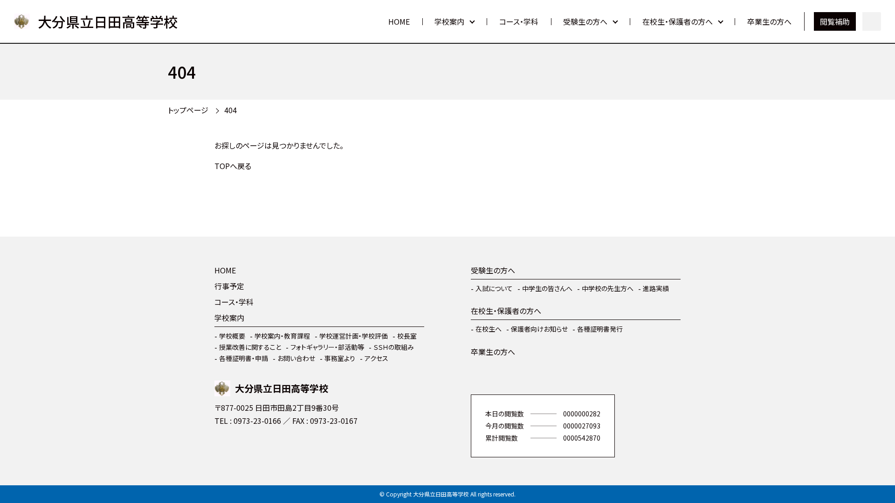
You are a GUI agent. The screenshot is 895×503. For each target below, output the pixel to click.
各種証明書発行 (600, 328)
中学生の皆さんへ (547, 288)
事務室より (339, 358)
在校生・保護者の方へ (677, 21)
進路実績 (656, 288)
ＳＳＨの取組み (393, 347)
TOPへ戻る (232, 165)
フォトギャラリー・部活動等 (327, 347)
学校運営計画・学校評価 (353, 335)
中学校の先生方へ (607, 288)
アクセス (376, 358)
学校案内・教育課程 (282, 335)
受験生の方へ (585, 21)
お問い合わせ (296, 358)
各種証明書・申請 (243, 358)
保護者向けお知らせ (539, 328)
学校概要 (232, 335)
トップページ (188, 110)
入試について (494, 288)
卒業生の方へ (769, 21)
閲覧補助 (835, 21)
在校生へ (488, 328)
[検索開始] (871, 21)
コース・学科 (518, 21)
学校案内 (449, 21)
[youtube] (223, 448)
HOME (399, 21)
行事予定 (229, 286)
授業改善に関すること (250, 347)
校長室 (407, 335)
